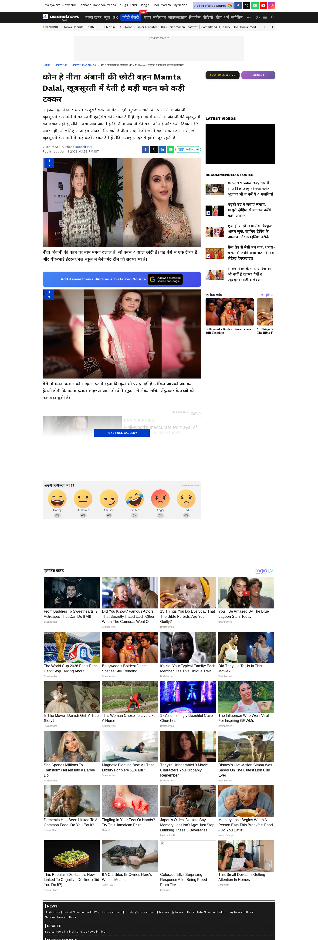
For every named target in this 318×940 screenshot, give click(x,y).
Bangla (144, 5)
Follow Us (193, 149)
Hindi (155, 5)
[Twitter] (246, 5)
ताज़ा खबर (93, 17)
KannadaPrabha (104, 5)
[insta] (271, 5)
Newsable (69, 5)
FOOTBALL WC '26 (222, 74)
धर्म (226, 17)
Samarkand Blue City (215, 27)
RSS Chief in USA (109, 27)
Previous (264, 27)
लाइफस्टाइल (177, 17)
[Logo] (62, 17)
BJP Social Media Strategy (252, 27)
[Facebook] (238, 5)
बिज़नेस (194, 17)
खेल (219, 17)
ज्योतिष (237, 17)
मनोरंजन (159, 17)
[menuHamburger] (265, 17)
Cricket (258, 74)
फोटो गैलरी (130, 17)
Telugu (123, 5)
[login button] (259, 17)
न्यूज (107, 17)
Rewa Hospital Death (79, 27)
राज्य (147, 17)
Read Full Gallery (122, 433)
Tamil (134, 5)
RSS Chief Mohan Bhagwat (179, 27)
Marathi (166, 5)
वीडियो (208, 17)
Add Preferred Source (210, 5)
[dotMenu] (249, 17)
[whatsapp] (255, 5)
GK (115, 17)
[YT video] (263, 5)
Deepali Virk (83, 147)
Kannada (85, 5)
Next (271, 27)
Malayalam (52, 5)
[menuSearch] (273, 17)
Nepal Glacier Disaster (141, 27)
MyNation (180, 5)
